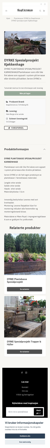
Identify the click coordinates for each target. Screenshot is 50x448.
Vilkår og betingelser (25, 395)
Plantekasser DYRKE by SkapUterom (27, 18)
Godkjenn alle (25, 436)
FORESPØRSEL (17, 128)
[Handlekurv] (44, 11)
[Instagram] (26, 373)
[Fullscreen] (25, 42)
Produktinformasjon (16, 149)
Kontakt (25, 387)
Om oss (25, 391)
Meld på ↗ (38, 411)
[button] (42, 44)
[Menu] (6, 10)
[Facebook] (22, 373)
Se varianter (24, 289)
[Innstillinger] (41, 4)
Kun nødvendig (25, 442)
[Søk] (40, 11)
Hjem (8, 18)
